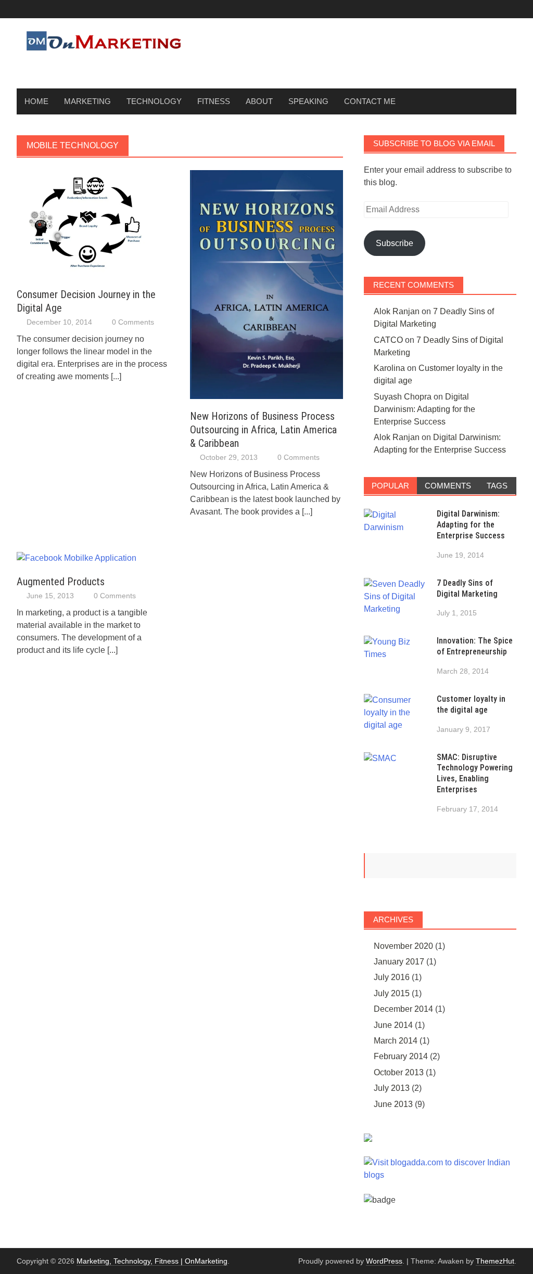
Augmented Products (61, 581)
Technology (154, 101)
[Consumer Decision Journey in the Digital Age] (93, 222)
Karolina (389, 368)
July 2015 (392, 993)
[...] (116, 376)
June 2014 (393, 1025)
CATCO (388, 340)
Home (36, 101)
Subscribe (394, 243)
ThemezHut (495, 1261)
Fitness (213, 101)
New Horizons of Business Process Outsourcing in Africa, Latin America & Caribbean (263, 429)
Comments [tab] (448, 485)
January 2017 (399, 961)
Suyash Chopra (403, 396)
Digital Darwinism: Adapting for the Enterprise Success (424, 409)
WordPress (384, 1261)
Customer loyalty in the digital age (471, 704)
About (259, 101)
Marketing (87, 101)
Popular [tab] (390, 485)
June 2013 (393, 1104)
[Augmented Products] (76, 557)
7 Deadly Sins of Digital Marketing (467, 588)
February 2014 (401, 1056)
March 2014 (395, 1040)
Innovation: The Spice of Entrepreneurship (475, 646)
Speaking (308, 101)
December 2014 (403, 1009)
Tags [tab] (497, 485)
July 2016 (392, 977)
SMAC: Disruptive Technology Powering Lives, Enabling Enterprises (475, 773)
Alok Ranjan (397, 311)
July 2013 (392, 1088)
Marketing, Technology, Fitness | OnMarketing (152, 1261)
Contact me (370, 101)
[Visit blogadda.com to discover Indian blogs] (440, 1168)
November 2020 (403, 946)
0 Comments (133, 322)
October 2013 (399, 1072)
